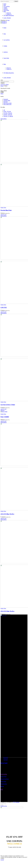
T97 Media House (8, 15)
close (8, 20)
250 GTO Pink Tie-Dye (7, 611)
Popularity (5, 99)
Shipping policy (4, 784)
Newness (5, 101)
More (4, 11)
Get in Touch (4, 763)
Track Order (6, 10)
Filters (2, 93)
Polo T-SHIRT (5, 417)
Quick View (3, 207)
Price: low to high (7, 103)
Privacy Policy (3, 776)
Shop (4, 5)
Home (4, 3)
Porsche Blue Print (6, 210)
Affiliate (2, 786)
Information (4, 774)
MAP (2, 789)
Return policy (3, 781)
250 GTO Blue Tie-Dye (7, 514)
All (4, 110)
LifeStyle (5, 9)
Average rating (6, 100)
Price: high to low (7, 104)
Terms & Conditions (5, 779)
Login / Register (7, 17)
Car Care (6, 6)
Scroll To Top (4, 806)
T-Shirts (5, 7)
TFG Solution (16, 802)
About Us (8, 12)
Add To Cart (3, 214)
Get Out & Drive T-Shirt (8, 404)
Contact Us (8, 14)
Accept (2, 859)
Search (16, 1)
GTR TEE (4, 307)
